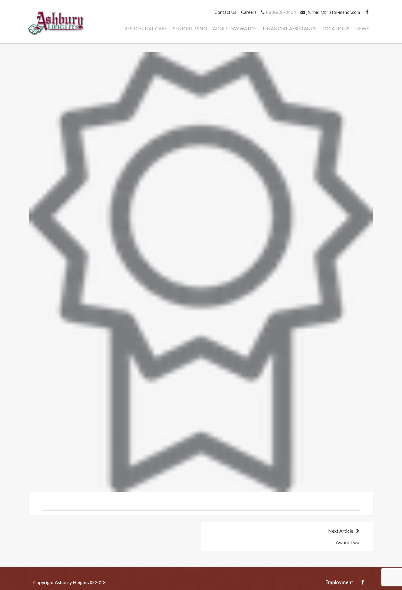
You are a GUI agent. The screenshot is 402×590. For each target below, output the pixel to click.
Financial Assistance (290, 28)
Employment (339, 582)
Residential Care (145, 28)
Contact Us (225, 12)
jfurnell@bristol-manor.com (333, 12)
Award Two (343, 536)
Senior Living (190, 28)
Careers (249, 12)
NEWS (362, 28)
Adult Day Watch (235, 28)
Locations (336, 28)
